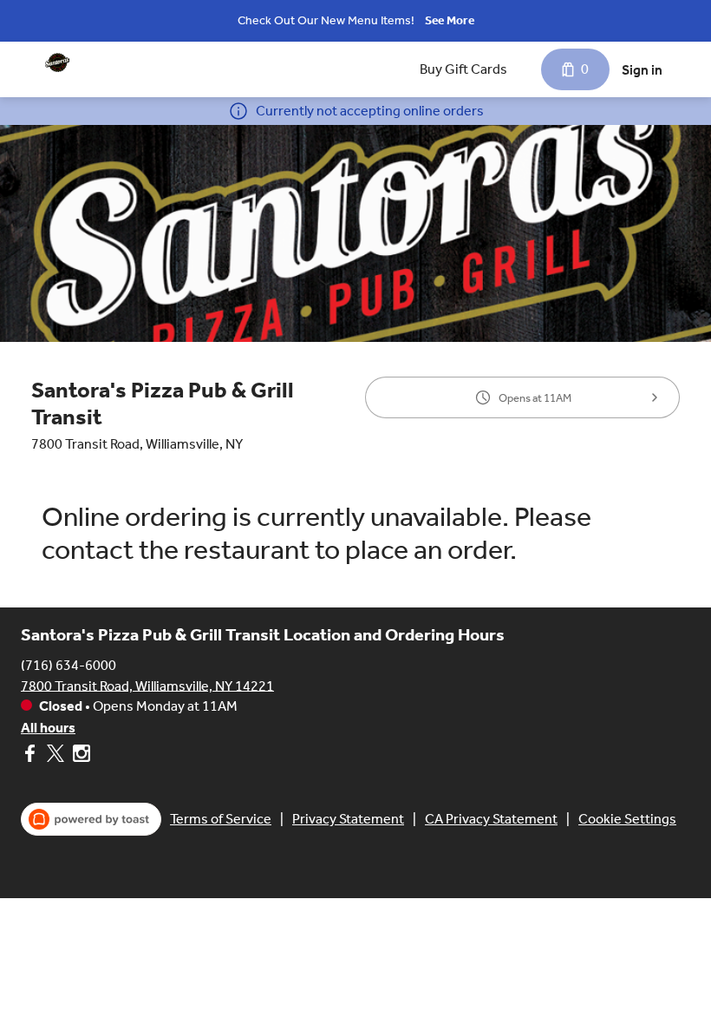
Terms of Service (220, 819)
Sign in (642, 70)
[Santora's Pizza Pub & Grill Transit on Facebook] (31, 756)
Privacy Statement (348, 819)
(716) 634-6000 (68, 664)
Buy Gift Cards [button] (463, 69)
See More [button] (449, 20)
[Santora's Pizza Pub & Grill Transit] (57, 62)
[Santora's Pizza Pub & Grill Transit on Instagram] (79, 756)
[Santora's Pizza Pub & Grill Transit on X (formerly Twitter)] (55, 756)
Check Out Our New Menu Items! (326, 20)
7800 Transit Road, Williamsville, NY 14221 (147, 685)
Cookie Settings (627, 819)
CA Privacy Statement (491, 819)
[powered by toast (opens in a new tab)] (91, 819)
